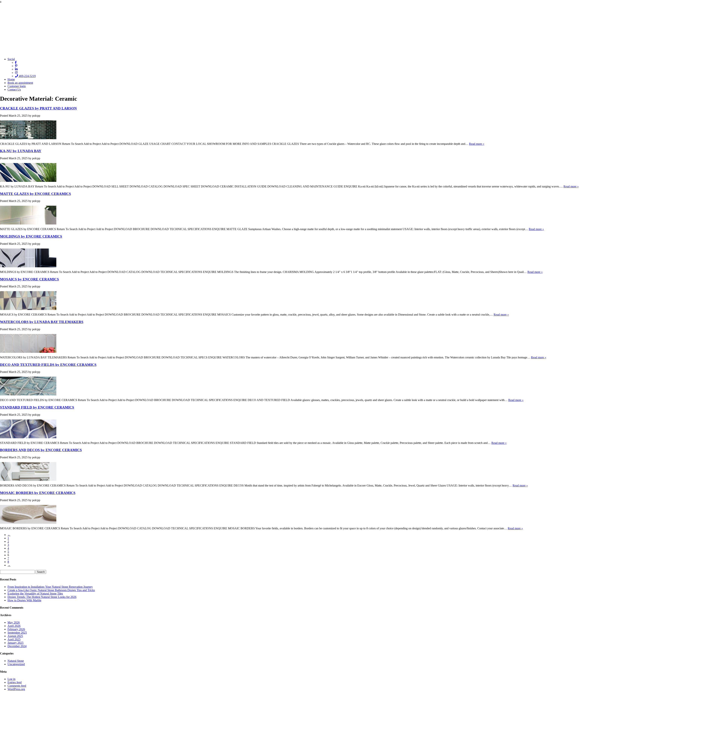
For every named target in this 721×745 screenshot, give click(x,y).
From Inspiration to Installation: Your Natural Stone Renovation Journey (50, 586)
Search (41, 571)
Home (11, 79)
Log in (11, 679)
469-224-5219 (27, 76)
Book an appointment (20, 82)
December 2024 (17, 646)
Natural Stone (16, 660)
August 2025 (15, 636)
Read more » (476, 143)
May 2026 (14, 622)
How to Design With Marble (24, 600)
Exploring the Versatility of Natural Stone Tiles (35, 593)
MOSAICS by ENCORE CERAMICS (29, 279)
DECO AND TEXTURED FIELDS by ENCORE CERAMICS (48, 365)
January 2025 (15, 642)
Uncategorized (16, 664)
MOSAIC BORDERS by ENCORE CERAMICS (37, 493)
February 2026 (16, 629)
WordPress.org (16, 689)
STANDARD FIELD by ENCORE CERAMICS (37, 407)
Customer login (17, 86)
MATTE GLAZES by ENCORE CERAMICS (35, 194)
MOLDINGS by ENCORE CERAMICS (31, 236)
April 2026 (14, 625)
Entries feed (15, 682)
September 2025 (17, 632)
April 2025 (14, 639)
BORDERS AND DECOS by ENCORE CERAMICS (41, 450)
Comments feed (17, 685)
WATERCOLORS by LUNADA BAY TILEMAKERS (41, 322)
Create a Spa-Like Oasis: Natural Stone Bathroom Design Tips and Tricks (51, 590)
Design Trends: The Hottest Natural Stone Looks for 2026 (42, 596)
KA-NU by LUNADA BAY (20, 151)
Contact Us (14, 89)
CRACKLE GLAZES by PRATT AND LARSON (38, 108)
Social (11, 59)
